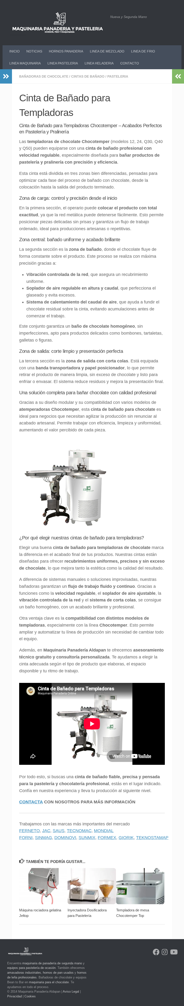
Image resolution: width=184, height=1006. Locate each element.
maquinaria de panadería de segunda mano (52, 963)
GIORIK (126, 837)
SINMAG (43, 837)
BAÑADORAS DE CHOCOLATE (43, 76)
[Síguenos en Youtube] (173, 952)
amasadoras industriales (24, 972)
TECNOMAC (79, 830)
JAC (46, 830)
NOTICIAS (34, 51)
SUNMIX (87, 837)
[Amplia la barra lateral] (6, 76)
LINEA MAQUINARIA (25, 63)
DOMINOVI (65, 837)
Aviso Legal (71, 991)
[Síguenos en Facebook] (156, 952)
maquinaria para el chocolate (49, 982)
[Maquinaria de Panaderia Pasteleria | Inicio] (57, 23)
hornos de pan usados (58, 972)
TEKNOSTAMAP (152, 837)
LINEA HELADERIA (99, 63)
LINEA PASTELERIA (62, 63)
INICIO (14, 51)
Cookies (30, 996)
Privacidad (14, 996)
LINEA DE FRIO (143, 51)
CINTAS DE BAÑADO (87, 76)
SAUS (58, 830)
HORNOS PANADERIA (66, 51)
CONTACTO (129, 63)
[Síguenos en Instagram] (164, 952)
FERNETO (29, 830)
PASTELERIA (117, 76)
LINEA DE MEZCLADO (107, 51)
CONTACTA (31, 802)
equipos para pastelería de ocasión (31, 968)
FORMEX (107, 837)
